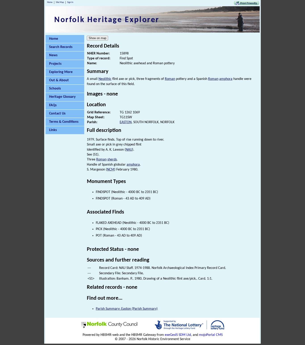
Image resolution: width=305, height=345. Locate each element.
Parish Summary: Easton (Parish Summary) (127, 309)
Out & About (59, 80)
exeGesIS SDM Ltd (178, 335)
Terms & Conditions (63, 122)
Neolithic (104, 79)
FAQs (52, 105)
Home (49, 2)
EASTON (126, 122)
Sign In (70, 2)
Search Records (60, 47)
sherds (112, 159)
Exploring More (61, 72)
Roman (170, 79)
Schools (55, 88)
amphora (225, 79)
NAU (129, 150)
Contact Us (57, 113)
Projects (55, 64)
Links (53, 130)
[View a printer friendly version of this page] (246, 4)
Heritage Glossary (62, 97)
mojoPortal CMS (211, 335)
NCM (110, 169)
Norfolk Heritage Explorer (106, 20)
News (53, 55)
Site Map (60, 2)
